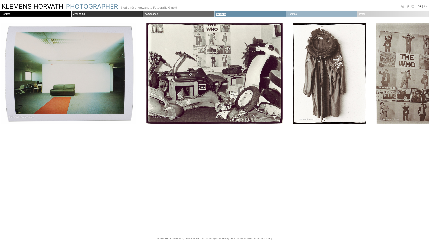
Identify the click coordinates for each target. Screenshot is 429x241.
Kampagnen (151, 13)
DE (419, 6)
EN (425, 6)
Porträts (6, 13)
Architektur (79, 13)
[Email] (412, 6)
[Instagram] (402, 6)
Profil (362, 13)
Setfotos (292, 13)
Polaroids (221, 13)
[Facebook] (407, 6)
